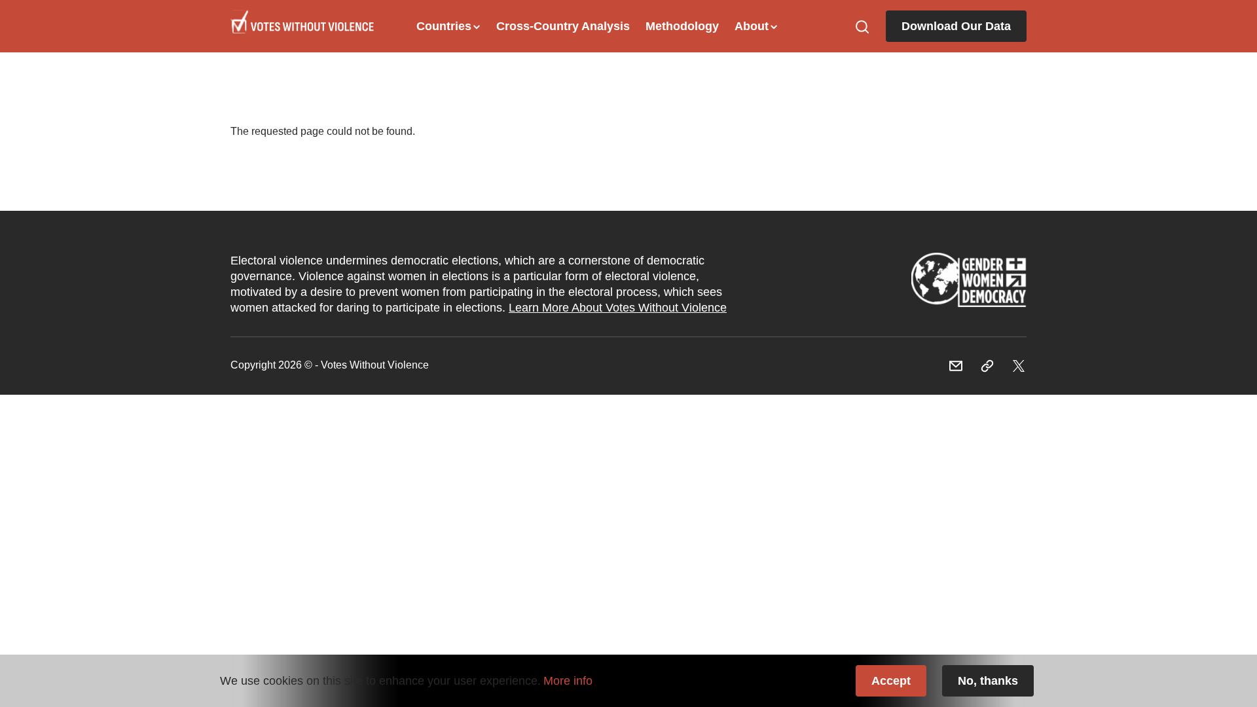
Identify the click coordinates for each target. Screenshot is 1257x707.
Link (969, 284)
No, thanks (988, 680)
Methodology (682, 26)
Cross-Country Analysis (563, 26)
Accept (891, 680)
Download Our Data (956, 26)
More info (567, 680)
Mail (956, 366)
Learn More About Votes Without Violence (618, 307)
